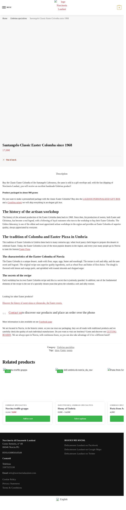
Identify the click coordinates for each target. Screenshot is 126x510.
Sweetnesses (64, 405)
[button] (118, 7)
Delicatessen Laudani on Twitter (79, 453)
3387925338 (8, 467)
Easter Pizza (24, 249)
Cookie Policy (9, 479)
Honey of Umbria (66, 408)
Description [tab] (61, 173)
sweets (69, 350)
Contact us (15, 312)
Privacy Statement (11, 483)
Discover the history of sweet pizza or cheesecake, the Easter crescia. (32, 303)
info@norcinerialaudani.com (22, 473)
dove (57, 350)
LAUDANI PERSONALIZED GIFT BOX (101, 199)
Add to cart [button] (28, 418)
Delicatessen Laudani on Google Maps (82, 449)
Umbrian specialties (18, 18)
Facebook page (45, 322)
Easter (63, 350)
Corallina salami (15, 202)
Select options (80, 418)
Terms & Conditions (12, 487)
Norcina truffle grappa (17, 408)
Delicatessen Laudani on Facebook (81, 445)
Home (4, 18)
